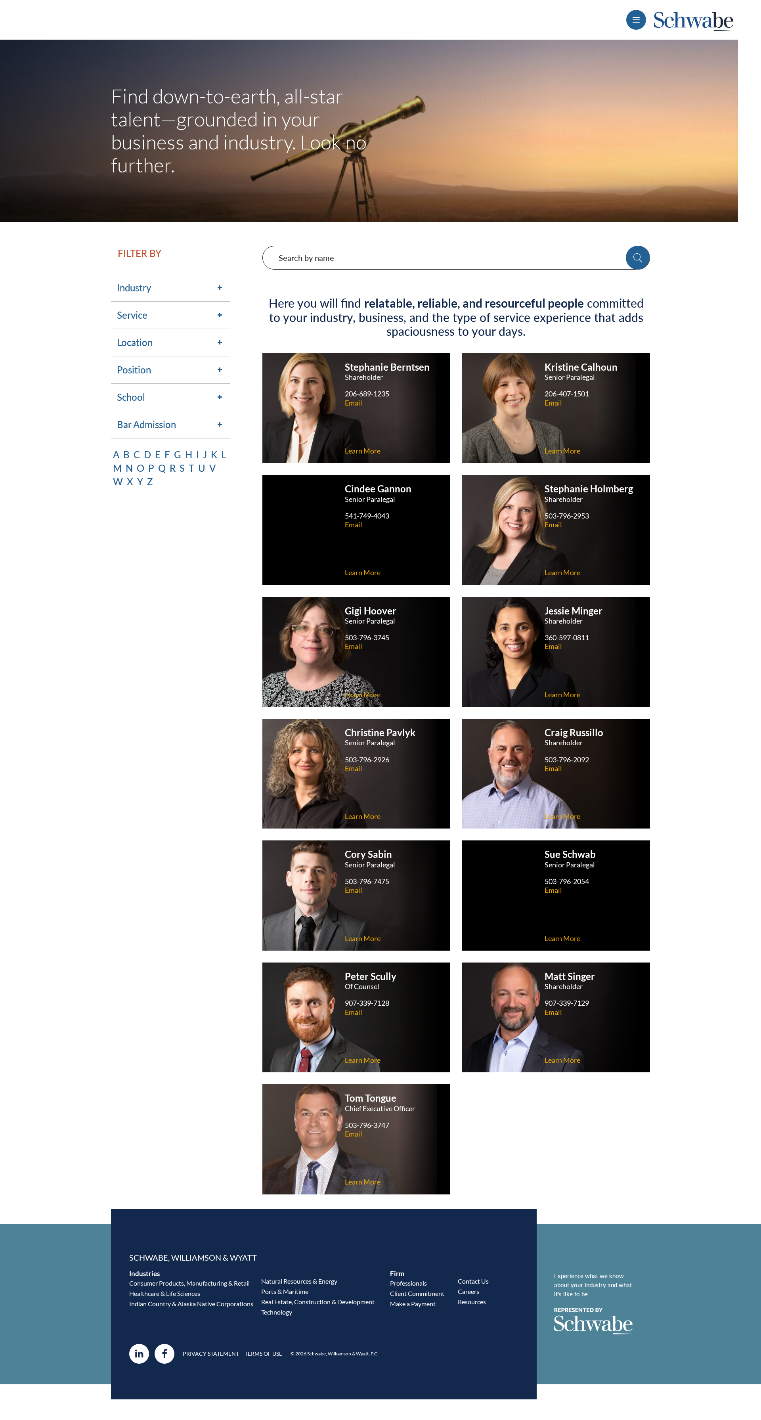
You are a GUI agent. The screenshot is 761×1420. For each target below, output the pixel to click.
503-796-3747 (367, 1125)
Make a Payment (413, 1303)
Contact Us (473, 1281)
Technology (276, 1312)
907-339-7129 (567, 1003)
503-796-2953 (567, 515)
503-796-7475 (367, 881)
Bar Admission (146, 424)
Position (134, 369)
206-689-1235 (367, 393)
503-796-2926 (367, 759)
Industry (134, 287)
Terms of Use (263, 1354)
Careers (468, 1291)
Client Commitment (417, 1293)
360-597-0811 (567, 637)
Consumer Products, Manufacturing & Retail (189, 1283)
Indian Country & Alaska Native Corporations (191, 1303)
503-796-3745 (367, 637)
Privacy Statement (211, 1354)
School (131, 397)
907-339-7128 (367, 1003)
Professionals (408, 1283)
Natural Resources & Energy (299, 1281)
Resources (472, 1301)
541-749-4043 (367, 515)
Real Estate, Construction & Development (318, 1301)
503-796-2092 (567, 759)
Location (135, 342)
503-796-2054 (567, 881)
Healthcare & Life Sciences (164, 1293)
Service (132, 315)
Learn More (362, 450)
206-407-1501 (567, 393)
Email (353, 402)
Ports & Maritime (284, 1291)
